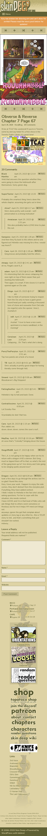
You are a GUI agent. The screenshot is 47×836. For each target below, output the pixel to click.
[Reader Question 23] (23, 675)
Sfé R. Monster (37, 818)
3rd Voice (14, 760)
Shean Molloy (22, 823)
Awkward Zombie (17, 763)
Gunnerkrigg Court (17, 777)
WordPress (7, 833)
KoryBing (18, 125)
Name (5, 568)
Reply (42, 174)
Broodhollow (15, 769)
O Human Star (16, 791)
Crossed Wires (16, 771)
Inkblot (21, 833)
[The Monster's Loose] (23, 655)
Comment (6, 539)
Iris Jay (39, 823)
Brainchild (14, 766)
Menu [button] (8, 14)
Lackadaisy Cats (17, 788)
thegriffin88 (7, 450)
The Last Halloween (18, 794)
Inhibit (12, 783)
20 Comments (29, 125)
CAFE (12, 614)
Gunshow (14, 780)
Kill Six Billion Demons (19, 785)
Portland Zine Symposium (22, 608)
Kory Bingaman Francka (25, 813)
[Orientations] (23, 634)
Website (5, 585)
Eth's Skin (14, 774)
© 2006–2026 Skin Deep (13, 830)
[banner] (23, 6)
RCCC (12, 603)
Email (4, 576)
